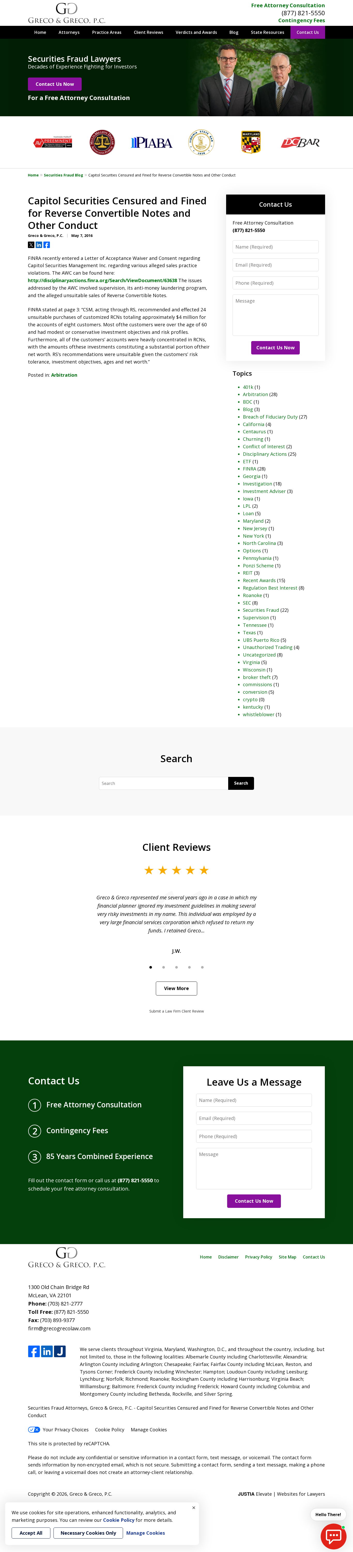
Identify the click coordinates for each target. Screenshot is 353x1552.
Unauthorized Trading (268, 647)
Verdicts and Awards (196, 32)
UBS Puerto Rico (261, 640)
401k (248, 387)
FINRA (249, 469)
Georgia (251, 476)
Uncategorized (259, 655)
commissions (257, 684)
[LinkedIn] (47, 1352)
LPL (247, 506)
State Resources (267, 32)
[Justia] (60, 1352)
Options (252, 550)
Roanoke (252, 595)
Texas (249, 632)
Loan (248, 513)
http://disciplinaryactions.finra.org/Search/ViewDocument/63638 (102, 280)
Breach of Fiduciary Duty (270, 417)
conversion (255, 692)
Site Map (287, 1257)
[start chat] (334, 1536)
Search (241, 783)
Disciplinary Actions (265, 454)
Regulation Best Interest (270, 588)
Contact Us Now (55, 84)
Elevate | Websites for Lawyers (281, 1494)
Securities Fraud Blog (63, 175)
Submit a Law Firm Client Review (176, 1011)
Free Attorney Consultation (288, 5)
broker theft (257, 677)
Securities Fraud (261, 610)
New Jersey (255, 528)
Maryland (253, 521)
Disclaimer (228, 1257)
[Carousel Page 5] (202, 967)
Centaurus (254, 431)
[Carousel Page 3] (176, 967)
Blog (233, 32)
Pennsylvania (257, 558)
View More (176, 988)
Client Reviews (148, 32)
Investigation (257, 484)
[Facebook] (34, 1352)
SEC (247, 603)
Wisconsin (254, 670)
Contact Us (308, 32)
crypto (250, 699)
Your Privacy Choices (66, 1429)
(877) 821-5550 (303, 13)
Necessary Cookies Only (88, 1533)
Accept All (31, 1533)
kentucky (253, 707)
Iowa (248, 499)
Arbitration (64, 375)
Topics (242, 373)
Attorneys (69, 32)
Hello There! (328, 1514)
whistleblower (258, 714)
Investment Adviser (264, 491)
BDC (247, 402)
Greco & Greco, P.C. (91, 1494)
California (253, 424)
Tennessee (255, 625)
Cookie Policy (109, 1429)
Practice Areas (106, 32)
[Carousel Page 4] (189, 967)
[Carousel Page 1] (150, 967)
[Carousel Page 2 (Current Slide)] (163, 967)
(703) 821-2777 (65, 1303)
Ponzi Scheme (258, 565)
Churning (253, 439)
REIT (248, 573)
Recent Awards (259, 580)
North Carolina (259, 543)
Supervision (256, 617)
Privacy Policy (258, 1257)
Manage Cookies (149, 1429)
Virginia (251, 662)
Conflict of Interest (264, 446)
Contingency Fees (301, 20)
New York (253, 536)
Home (40, 32)
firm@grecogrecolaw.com (59, 1328)
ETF (247, 461)
